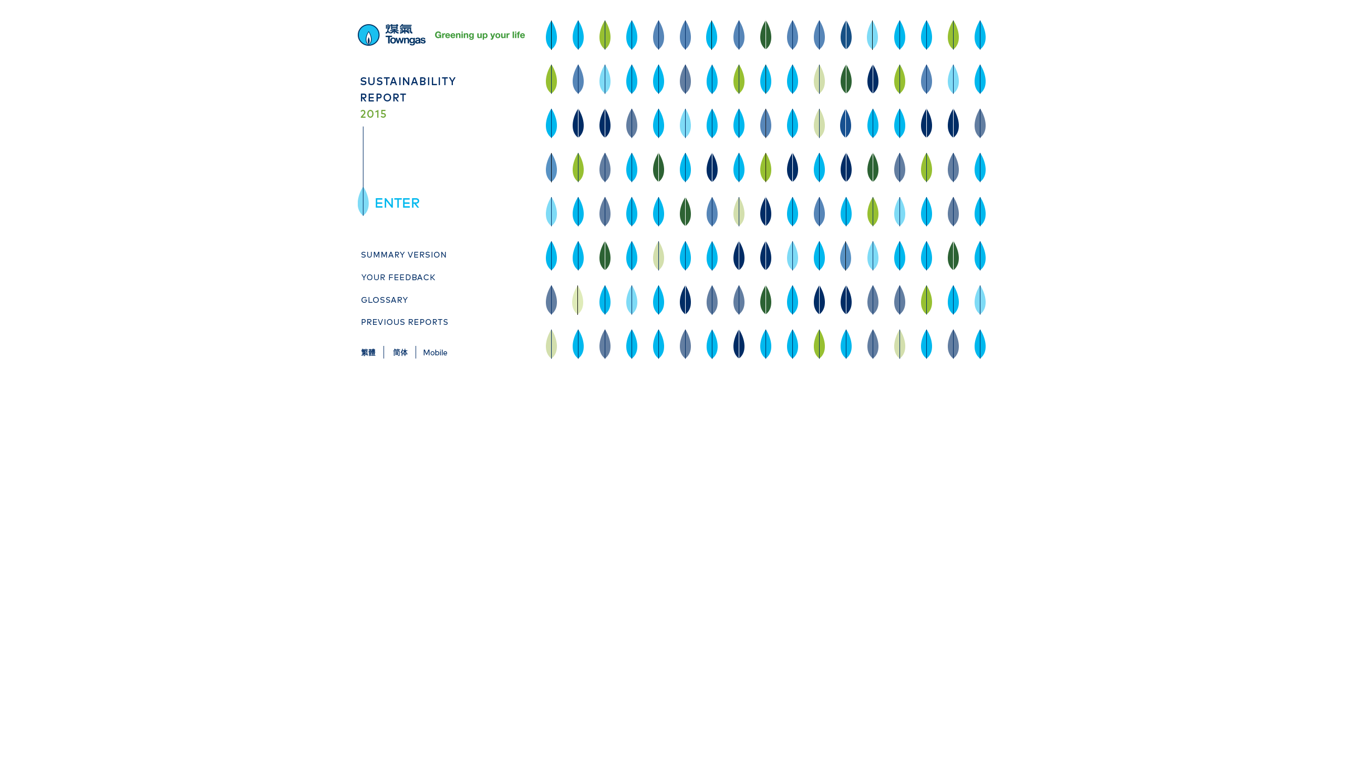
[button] (398, 202)
